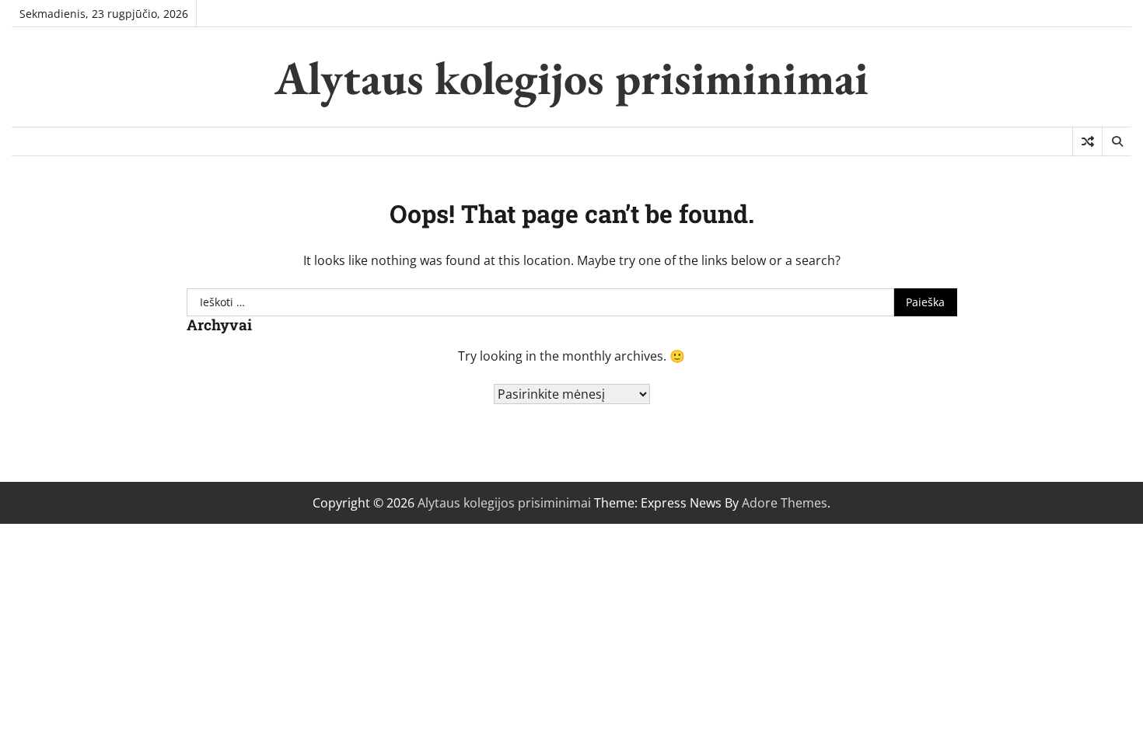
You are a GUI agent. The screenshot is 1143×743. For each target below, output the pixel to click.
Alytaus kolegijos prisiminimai (571, 77)
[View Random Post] (1087, 141)
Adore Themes (784, 502)
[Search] (1116, 141)
